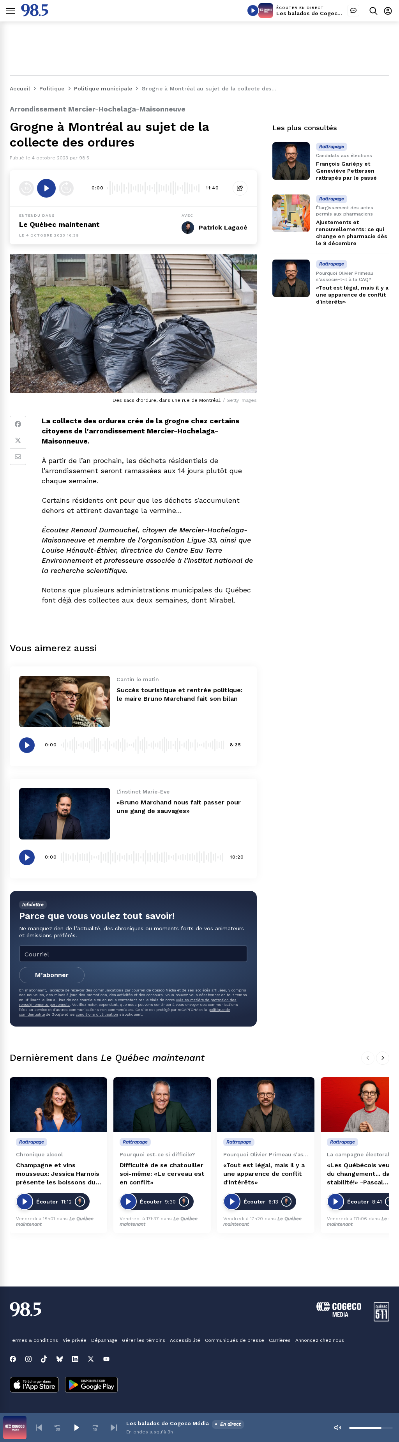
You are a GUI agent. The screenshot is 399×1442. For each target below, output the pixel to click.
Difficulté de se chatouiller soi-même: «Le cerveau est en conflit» (162, 1173)
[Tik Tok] (44, 1359)
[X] (91, 1359)
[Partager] (240, 188)
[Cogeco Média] (338, 1314)
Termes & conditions (34, 1340)
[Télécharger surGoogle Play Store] (91, 1385)
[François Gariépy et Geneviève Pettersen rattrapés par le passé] (291, 161)
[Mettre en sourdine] (337, 1427)
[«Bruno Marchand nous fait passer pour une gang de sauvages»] (64, 813)
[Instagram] (28, 1359)
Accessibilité (185, 1340)
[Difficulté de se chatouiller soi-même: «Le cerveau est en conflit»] (162, 1104)
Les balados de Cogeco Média (317, 13)
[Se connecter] (388, 10)
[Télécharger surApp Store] (34, 1385)
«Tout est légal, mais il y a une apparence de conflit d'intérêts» (352, 295)
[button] (39, 1427)
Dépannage (104, 1340)
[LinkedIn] (75, 1359)
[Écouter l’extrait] (46, 188)
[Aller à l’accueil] (34, 14)
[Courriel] (18, 457)
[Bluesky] (59, 1359)
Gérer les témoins (143, 1340)
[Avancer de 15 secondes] (66, 188)
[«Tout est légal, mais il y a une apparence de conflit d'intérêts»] (291, 278)
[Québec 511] (381, 1319)
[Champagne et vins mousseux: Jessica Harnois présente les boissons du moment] (58, 1104)
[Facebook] (18, 424)
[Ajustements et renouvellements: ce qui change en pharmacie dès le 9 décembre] (291, 213)
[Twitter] (18, 440)
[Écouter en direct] (253, 10)
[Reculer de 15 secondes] (26, 188)
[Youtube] (106, 1359)
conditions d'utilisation (97, 1014)
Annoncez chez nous (319, 1340)
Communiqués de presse (234, 1340)
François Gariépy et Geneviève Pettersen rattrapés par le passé (346, 171)
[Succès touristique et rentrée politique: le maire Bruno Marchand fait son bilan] (64, 701)
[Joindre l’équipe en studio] (353, 10)
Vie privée (75, 1340)
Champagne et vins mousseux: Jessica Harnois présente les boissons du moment (57, 1174)
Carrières (280, 1340)
